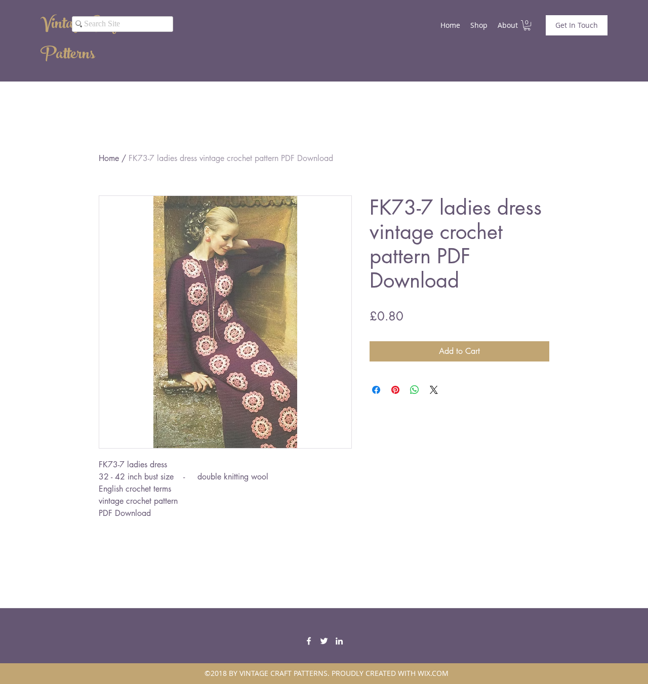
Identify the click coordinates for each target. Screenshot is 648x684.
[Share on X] (434, 390)
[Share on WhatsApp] (415, 390)
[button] (527, 25)
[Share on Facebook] (376, 390)
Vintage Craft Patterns (80, 40)
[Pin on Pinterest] (395, 390)
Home (109, 158)
